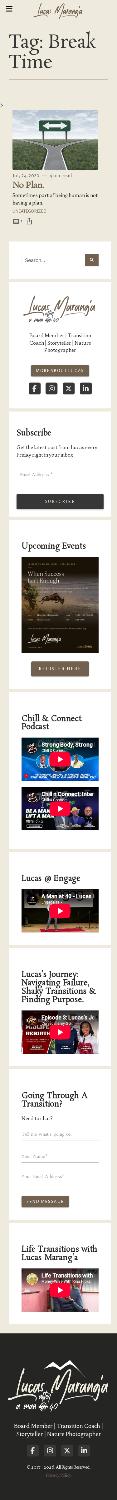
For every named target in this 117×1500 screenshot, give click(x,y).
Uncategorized (29, 211)
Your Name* (34, 1156)
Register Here (60, 668)
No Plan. (28, 185)
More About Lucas (60, 371)
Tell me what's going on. (47, 1134)
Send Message (45, 1201)
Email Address (36, 474)
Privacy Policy (58, 1475)
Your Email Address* (43, 1176)
